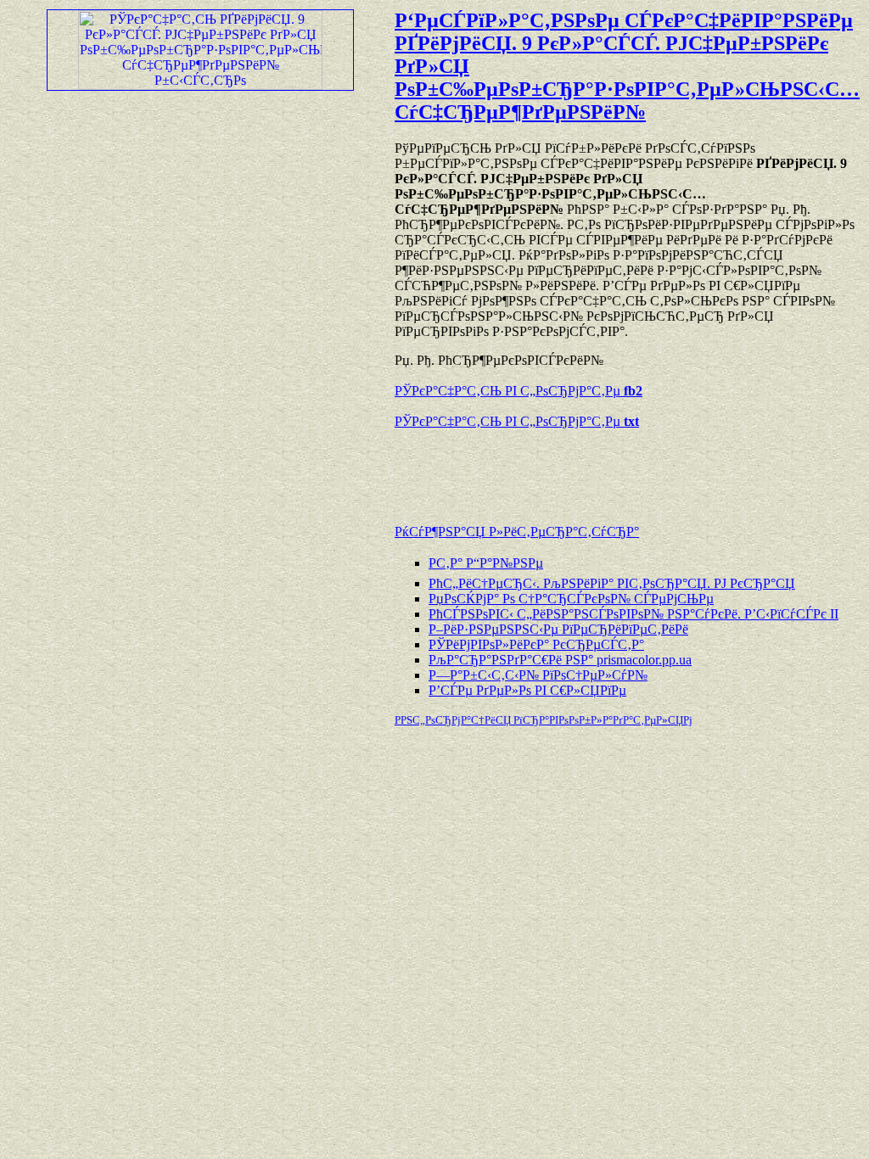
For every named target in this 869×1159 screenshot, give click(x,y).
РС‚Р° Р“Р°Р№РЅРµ (486, 563)
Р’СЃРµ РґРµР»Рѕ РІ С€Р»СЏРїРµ (527, 690)
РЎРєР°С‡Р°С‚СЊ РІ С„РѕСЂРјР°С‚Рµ (518, 391)
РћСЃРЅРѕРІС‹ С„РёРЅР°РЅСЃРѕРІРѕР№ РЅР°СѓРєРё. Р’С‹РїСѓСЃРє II (633, 614)
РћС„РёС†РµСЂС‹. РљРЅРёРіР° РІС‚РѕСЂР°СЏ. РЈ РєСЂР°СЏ (612, 583)
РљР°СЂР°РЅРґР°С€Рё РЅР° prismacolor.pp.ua (560, 659)
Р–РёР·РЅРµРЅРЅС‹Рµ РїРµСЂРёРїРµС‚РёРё (558, 629)
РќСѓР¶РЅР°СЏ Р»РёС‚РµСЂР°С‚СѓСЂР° (517, 531)
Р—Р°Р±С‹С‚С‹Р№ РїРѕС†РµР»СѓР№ (538, 675)
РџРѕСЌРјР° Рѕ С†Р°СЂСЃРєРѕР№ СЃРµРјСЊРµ (571, 598)
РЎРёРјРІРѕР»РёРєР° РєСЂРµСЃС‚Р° (536, 644)
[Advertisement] (593, 468)
